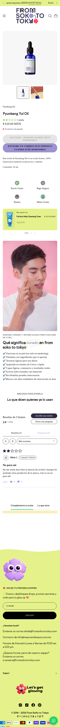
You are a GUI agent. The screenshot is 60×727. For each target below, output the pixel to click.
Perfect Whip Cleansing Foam (28, 217)
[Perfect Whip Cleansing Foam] (10, 219)
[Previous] (3, 3)
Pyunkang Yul (9, 107)
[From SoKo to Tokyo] (30, 16)
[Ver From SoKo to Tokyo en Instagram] (20, 705)
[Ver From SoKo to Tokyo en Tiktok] (27, 705)
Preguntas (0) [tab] (43, 433)
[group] (30, 3)
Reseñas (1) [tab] (16, 433)
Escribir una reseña (44, 416)
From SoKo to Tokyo (38, 713)
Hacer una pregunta (44, 421)
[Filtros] (13, 441)
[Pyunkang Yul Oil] (23, 92)
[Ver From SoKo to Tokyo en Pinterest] (40, 705)
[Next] (56, 3)
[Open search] (6, 441)
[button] (50, 16)
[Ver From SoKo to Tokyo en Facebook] (33, 705)
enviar (30, 615)
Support (6, 673)
